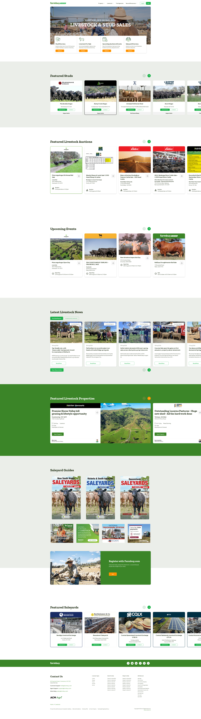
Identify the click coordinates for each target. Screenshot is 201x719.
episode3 (140, 696)
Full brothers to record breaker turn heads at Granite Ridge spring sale (98, 349)
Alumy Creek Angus (100, 104)
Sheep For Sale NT (126, 686)
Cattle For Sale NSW (111, 678)
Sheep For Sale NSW (127, 678)
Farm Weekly (140, 683)
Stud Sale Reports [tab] (56, 318)
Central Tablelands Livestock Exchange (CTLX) (169, 636)
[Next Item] (149, 75)
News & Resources (131, 3)
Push (150, 710)
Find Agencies (119, 3)
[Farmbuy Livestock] (62, 3)
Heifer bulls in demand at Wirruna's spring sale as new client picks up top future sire (134, 349)
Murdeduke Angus (66, 104)
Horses (93, 683)
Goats (93, 681)
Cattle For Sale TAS (111, 688)
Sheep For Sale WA (126, 685)
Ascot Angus (169, 104)
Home (52, 704)
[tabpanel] (100, 347)
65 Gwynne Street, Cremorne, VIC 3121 (60, 681)
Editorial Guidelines (76, 708)
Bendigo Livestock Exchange (66, 635)
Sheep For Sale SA (126, 683)
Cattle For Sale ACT (111, 690)
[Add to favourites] (78, 176)
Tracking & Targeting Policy (103, 708)
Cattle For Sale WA (111, 685)
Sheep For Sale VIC (127, 681)
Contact (71, 109)
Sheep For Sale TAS (127, 688)
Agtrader (139, 678)
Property (100, 3)
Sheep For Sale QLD (127, 680)
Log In (142, 3)
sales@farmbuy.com (62, 691)
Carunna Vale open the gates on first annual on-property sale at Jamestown (167, 349)
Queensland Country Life (143, 690)
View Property (58, 434)
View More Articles (57, 370)
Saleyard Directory (132, 44)
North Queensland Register (143, 688)
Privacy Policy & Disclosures (56, 708)
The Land (139, 695)
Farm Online (140, 680)
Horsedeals (140, 686)
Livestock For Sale (85, 44)
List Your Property (92, 708)
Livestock (109, 3)
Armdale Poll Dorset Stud (134, 104)
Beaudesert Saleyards (100, 635)
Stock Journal (140, 691)
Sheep (93, 680)
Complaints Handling (66, 708)
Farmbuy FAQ (85, 708)
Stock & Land (140, 693)
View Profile (62, 109)
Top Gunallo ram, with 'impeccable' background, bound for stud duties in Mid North (63, 350)
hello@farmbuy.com (66, 685)
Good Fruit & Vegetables (143, 685)
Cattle (93, 678)
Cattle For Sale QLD (111, 680)
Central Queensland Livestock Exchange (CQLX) (134, 636)
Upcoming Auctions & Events (112, 44)
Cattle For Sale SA (111, 683)
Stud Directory (60, 44)
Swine (93, 685)
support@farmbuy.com (65, 688)
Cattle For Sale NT (111, 686)
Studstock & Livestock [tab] (71, 318)
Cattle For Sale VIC (111, 681)
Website (145, 710)
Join (148, 3)
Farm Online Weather (142, 681)
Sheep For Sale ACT (127, 690)
